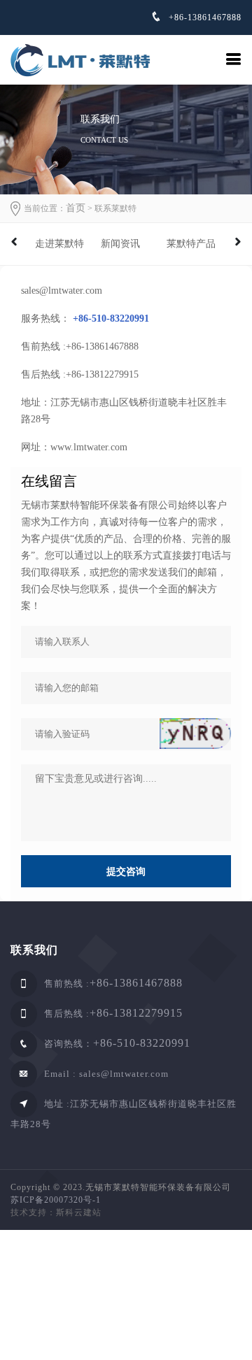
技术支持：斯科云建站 (56, 1212)
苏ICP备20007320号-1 (55, 1200)
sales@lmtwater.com (124, 1073)
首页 (75, 208)
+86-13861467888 (203, 17)
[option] (61, 244)
